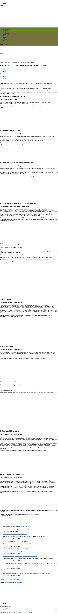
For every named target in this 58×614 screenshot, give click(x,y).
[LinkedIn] (19, 582)
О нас (4, 3)
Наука (4, 40)
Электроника (6, 34)
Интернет (5, 32)
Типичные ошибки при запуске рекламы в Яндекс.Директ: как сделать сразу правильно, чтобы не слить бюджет (30, 563)
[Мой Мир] (11, 582)
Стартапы (5, 30)
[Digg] (13, 582)
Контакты (5, 1)
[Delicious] (7, 582)
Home (1, 62)
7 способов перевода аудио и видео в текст (13, 570)
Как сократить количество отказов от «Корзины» (15, 534)
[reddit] (15, 582)
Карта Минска (28, 612)
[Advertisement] (29, 16)
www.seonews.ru (9, 515)
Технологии (6, 33)
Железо (4, 42)
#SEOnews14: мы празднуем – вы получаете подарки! (16, 541)
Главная (5, 28)
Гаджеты (5, 39)
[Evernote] (17, 582)
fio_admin (5, 69)
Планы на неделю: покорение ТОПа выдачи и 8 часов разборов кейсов (20, 556)
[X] (3, 582)
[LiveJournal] (21, 582)
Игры (4, 37)
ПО (4, 35)
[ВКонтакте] (1, 582)
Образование (6, 29)
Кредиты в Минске (16, 612)
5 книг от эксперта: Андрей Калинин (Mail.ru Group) (15, 548)
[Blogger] (5, 582)
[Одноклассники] (9, 582)
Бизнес (4, 38)
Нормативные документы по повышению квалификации (16, 526)
